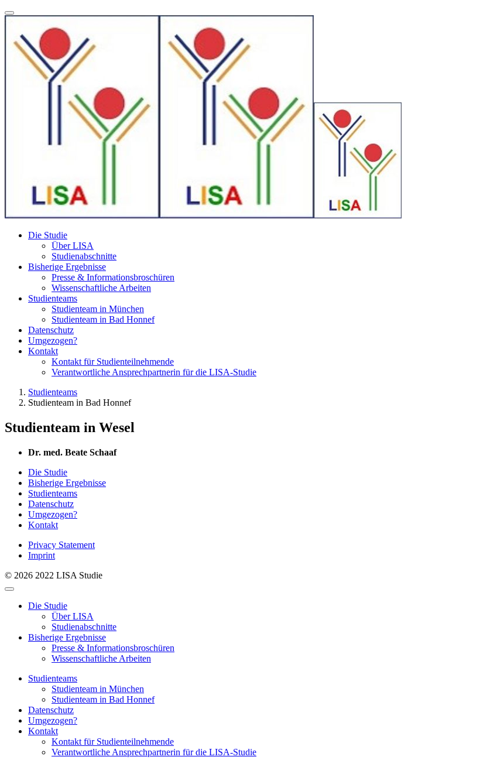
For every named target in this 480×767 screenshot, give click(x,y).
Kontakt (43, 351)
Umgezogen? (52, 340)
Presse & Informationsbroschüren (113, 277)
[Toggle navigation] (9, 13)
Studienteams (52, 298)
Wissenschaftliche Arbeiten (101, 288)
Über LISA (73, 246)
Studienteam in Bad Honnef (103, 319)
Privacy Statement (61, 545)
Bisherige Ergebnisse (67, 267)
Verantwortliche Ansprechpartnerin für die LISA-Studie (154, 372)
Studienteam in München (98, 309)
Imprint (41, 555)
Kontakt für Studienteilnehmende (113, 362)
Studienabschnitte (84, 256)
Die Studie (47, 235)
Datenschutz (51, 330)
